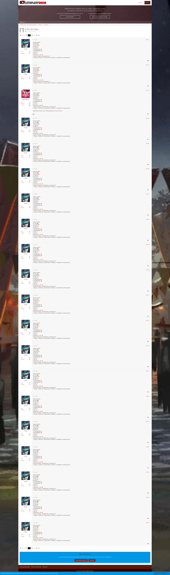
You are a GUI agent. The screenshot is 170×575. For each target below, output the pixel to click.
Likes (22, 51)
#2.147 (147, 194)
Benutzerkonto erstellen (81, 560)
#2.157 (147, 446)
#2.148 (147, 219)
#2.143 (147, 90)
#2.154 (147, 371)
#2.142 (147, 65)
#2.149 (147, 244)
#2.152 (147, 320)
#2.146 (147, 168)
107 (26, 35)
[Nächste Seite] (39, 35)
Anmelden (92, 560)
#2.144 (147, 118)
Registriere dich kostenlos (88, 557)
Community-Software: (85, 571)
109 (32, 35)
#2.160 (147, 522)
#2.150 (147, 270)
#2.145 (147, 143)
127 (36, 35)
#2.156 (147, 421)
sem (27, 31)
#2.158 (147, 472)
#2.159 (147, 497)
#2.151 (147, 295)
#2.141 (147, 39)
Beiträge (22, 53)
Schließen (166, 573)
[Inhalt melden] (148, 61)
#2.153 (147, 345)
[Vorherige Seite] (21, 35)
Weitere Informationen (159, 573)
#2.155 (147, 396)
